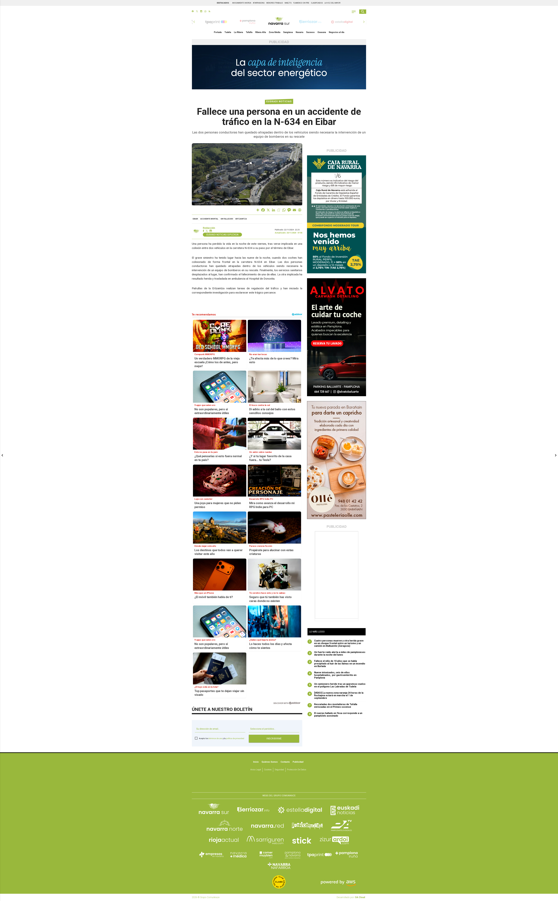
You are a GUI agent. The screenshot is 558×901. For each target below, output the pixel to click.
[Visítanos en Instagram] (201, 12)
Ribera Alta (260, 32)
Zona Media (274, 32)
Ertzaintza (241, 219)
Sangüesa (288, 32)
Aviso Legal (255, 769)
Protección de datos (296, 769)
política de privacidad (235, 738)
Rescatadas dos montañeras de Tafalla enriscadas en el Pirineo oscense (333, 705)
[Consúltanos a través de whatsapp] (205, 12)
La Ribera (238, 32)
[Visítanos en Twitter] (197, 12)
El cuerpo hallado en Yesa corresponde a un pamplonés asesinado (335, 714)
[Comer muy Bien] (265, 854)
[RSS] (209, 12)
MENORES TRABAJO (274, 3)
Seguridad (279, 769)
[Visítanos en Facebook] (193, 12)
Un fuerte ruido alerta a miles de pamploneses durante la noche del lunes (337, 653)
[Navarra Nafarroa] (279, 865)
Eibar (195, 219)
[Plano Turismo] (292, 854)
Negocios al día (336, 32)
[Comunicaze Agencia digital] (279, 783)
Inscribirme (274, 738)
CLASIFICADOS (317, 3)
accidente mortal (209, 219)
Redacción (209, 228)
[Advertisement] (337, 575)
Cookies (268, 769)
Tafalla (249, 32)
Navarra (299, 32)
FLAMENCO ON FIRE (301, 3)
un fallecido (227, 219)
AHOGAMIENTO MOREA (241, 3)
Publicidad (298, 762)
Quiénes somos (270, 762)
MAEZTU (288, 3)
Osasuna (322, 32)
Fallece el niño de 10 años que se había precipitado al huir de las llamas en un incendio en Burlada (337, 664)
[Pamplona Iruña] (346, 854)
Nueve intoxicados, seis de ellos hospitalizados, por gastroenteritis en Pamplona (333, 675)
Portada (218, 32)
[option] (279, 21)
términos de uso (215, 738)
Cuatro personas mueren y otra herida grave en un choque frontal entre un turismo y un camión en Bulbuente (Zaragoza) (336, 643)
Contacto (285, 762)
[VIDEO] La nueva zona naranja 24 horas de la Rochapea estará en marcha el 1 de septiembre (336, 695)
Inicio (256, 762)
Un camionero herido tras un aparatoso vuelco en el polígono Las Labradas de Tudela (337, 685)
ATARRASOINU (259, 3)
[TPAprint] (319, 854)
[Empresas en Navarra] (211, 854)
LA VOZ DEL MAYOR (332, 3)
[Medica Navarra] (238, 854)
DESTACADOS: (223, 3)
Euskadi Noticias (279, 101)
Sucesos (310, 32)
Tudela (228, 32)
